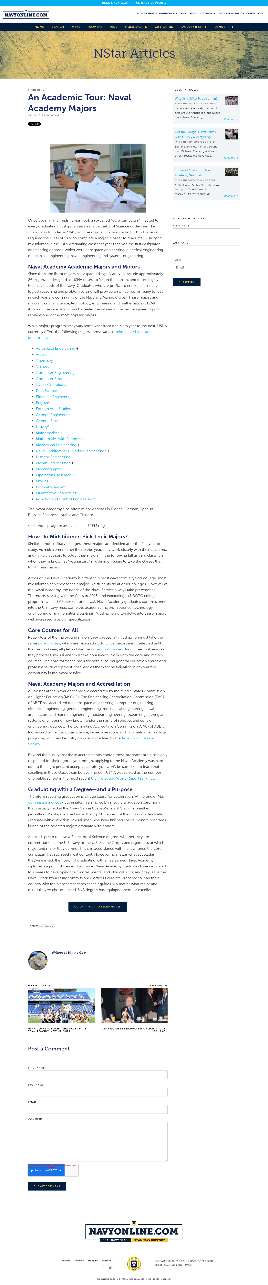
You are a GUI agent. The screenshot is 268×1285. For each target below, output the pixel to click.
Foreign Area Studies (53, 408)
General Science (50, 420)
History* (42, 426)
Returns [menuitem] (106, 1260)
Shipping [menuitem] (93, 1260)
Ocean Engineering (52, 463)
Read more (231, 119)
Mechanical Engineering (56, 445)
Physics (42, 481)
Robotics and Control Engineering (64, 499)
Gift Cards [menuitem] (164, 27)
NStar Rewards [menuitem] (229, 13)
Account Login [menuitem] (253, 13)
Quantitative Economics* (57, 493)
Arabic (41, 354)
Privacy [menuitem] (79, 1260)
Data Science (47, 390)
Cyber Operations (51, 384)
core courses (49, 643)
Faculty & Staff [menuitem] (194, 27)
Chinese (43, 366)
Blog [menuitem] (193, 13)
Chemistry (44, 360)
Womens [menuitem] (95, 27)
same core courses (107, 649)
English (42, 402)
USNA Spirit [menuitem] (223, 27)
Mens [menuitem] (76, 27)
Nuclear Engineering (53, 457)
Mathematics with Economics (60, 438)
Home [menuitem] (39, 27)
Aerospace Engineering (55, 348)
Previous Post (41, 985)
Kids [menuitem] (113, 27)
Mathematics (46, 433)
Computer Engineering (55, 372)
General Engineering (53, 414)
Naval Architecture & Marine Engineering (70, 451)
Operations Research (53, 475)
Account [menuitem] (66, 1260)
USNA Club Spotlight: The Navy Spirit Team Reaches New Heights (57, 1030)
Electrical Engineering (54, 396)
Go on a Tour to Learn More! (97, 906)
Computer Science (51, 378)
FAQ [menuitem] (183, 13)
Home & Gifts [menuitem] (136, 27)
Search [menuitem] (58, 27)
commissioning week (46, 802)
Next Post (157, 985)
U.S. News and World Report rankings (122, 778)
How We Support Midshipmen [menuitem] (155, 13)
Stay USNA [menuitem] (206, 13)
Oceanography (48, 469)
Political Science (49, 487)
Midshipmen (47, 926)
